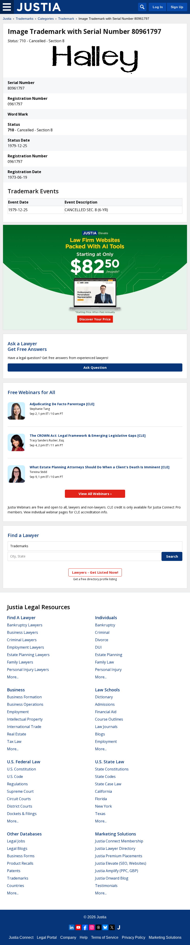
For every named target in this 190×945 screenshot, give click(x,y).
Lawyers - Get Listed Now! (95, 572)
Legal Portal (47, 937)
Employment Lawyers (25, 647)
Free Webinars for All (31, 392)
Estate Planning (108, 654)
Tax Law (14, 741)
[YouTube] (78, 927)
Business (16, 690)
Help (84, 937)
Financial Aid (105, 711)
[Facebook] (85, 927)
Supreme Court (20, 791)
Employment (18, 711)
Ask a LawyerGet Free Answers (27, 346)
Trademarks (24, 18)
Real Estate (16, 734)
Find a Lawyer (23, 535)
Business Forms (21, 855)
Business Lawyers (22, 632)
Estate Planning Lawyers (28, 654)
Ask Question (95, 367)
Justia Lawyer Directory (115, 848)
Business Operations (25, 704)
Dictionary (104, 696)
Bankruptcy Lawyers (24, 625)
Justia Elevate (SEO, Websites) (120, 863)
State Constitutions (112, 769)
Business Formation (24, 696)
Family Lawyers (20, 662)
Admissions (105, 704)
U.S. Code (15, 776)
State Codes (105, 776)
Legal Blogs (17, 848)
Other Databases (24, 834)
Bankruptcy (105, 625)
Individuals (106, 617)
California (103, 791)
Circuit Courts (19, 798)
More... (13, 677)
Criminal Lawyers (22, 639)
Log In (158, 7)
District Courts (19, 806)
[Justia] (39, 7)
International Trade (24, 726)
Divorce (101, 639)
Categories (46, 18)
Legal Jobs (16, 841)
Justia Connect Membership (119, 841)
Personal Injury (108, 669)
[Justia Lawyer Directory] (118, 927)
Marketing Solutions (115, 834)
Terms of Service (104, 937)
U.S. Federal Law (23, 761)
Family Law (104, 662)
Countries (15, 885)
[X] (112, 927)
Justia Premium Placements (118, 855)
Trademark (66, 18)
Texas (100, 813)
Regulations (17, 783)
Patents (13, 870)
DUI (98, 647)
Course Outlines (109, 719)
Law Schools (107, 690)
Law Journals (106, 726)
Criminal (102, 632)
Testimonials (106, 885)
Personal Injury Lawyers (28, 669)
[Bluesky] (105, 927)
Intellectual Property (25, 719)
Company (68, 937)
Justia (7, 18)
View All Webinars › (95, 493)
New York (103, 806)
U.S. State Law (109, 761)
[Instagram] (92, 927)
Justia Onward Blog (111, 878)
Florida (101, 798)
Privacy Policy (133, 937)
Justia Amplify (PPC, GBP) (116, 870)
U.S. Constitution (21, 769)
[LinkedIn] (71, 927)
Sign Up (177, 7)
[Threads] (98, 927)
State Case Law (108, 783)
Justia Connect (21, 937)
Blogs (100, 734)
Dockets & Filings (22, 813)
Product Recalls (20, 863)
